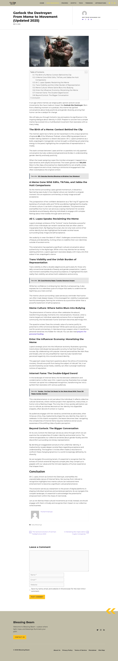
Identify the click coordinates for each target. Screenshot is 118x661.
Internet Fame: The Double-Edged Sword (51, 93)
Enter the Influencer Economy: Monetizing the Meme (57, 90)
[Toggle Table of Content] (85, 72)
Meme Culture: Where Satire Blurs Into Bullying (54, 88)
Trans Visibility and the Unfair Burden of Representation (58, 85)
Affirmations (100, 3)
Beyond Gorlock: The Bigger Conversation (52, 95)
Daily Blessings (53, 3)
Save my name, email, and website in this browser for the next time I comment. (58, 590)
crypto (73, 3)
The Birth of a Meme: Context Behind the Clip (53, 75)
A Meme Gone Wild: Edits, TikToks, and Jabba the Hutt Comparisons (57, 78)
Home (42, 3)
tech (81, 3)
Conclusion (35, 98)
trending (89, 3)
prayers (65, 3)
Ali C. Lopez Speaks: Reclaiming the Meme (52, 82)
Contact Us (20, 637)
